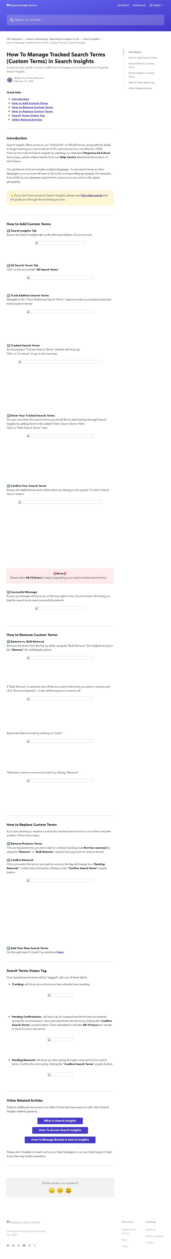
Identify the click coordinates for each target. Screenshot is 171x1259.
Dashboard (139, 5)
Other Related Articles (27, 119)
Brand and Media (154, 1236)
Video (125, 1246)
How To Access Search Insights (60, 1130)
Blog (124, 1240)
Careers (149, 1243)
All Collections (14, 39)
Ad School (123, 5)
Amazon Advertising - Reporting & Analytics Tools (52, 39)
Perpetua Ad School (128, 1231)
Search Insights (91, 39)
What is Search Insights (60, 1120)
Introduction (20, 99)
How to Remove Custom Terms (32, 107)
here (18, 157)
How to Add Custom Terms (30, 103)
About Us (150, 1230)
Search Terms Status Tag (28, 115)
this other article (91, 195)
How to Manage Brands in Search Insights (60, 1139)
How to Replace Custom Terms (32, 111)
